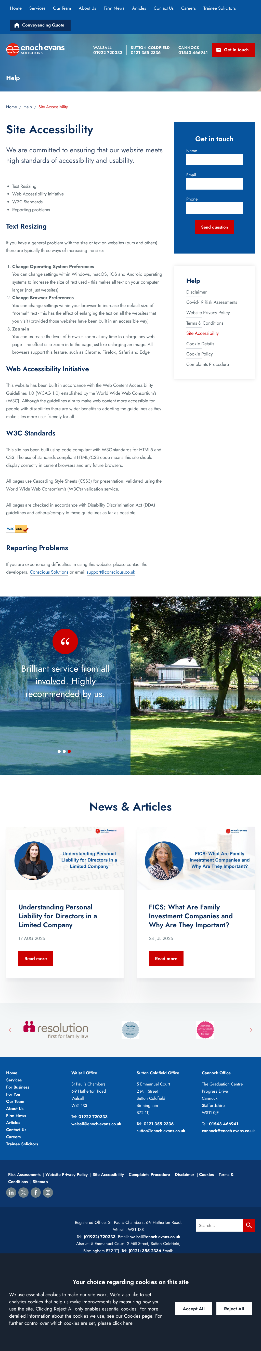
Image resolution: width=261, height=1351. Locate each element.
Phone (192, 199)
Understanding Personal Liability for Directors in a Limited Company (57, 916)
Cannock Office (216, 1073)
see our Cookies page (129, 1315)
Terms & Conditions (204, 323)
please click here (115, 1323)
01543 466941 (223, 1124)
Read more (35, 958)
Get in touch (236, 50)
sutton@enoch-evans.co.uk (161, 1131)
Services (37, 8)
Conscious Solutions (49, 572)
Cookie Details (200, 343)
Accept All (194, 1308)
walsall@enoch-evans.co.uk (96, 1124)
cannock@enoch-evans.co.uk (228, 1131)
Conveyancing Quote (43, 25)
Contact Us (164, 8)
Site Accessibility (202, 333)
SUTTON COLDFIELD (150, 47)
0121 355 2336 (159, 1124)
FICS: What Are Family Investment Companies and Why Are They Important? (191, 916)
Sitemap (40, 1181)
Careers (188, 8)
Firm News (114, 8)
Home (16, 8)
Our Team (62, 8)
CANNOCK (189, 47)
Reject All (234, 1308)
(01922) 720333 (99, 1237)
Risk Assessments (24, 1174)
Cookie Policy (199, 354)
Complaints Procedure (207, 364)
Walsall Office (84, 1073)
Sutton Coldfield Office (158, 1073)
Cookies (206, 1174)
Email (191, 175)
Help (27, 107)
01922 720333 (93, 1117)
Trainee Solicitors (219, 8)
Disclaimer (196, 292)
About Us (87, 8)
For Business (17, 1087)
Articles (139, 8)
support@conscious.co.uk (111, 572)
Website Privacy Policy (208, 312)
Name (191, 151)
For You (13, 1094)
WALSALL (102, 47)
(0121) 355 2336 (145, 1251)
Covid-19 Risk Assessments (211, 302)
